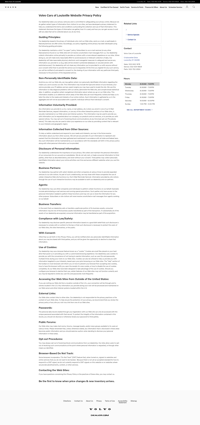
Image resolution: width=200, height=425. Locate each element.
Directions (67, 401)
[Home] (10, 7)
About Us (163, 7)
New (97, 7)
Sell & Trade (124, 7)
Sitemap (134, 401)
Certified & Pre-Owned (109, 7)
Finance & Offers (151, 7)
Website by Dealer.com (100, 415)
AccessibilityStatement (122, 401)
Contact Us (131, 39)
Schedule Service (175, 7)
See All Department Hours (139, 110)
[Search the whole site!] (193, 7)
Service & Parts (137, 7)
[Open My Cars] (186, 7)
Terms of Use (110, 401)
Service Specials (133, 35)
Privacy (99, 401)
